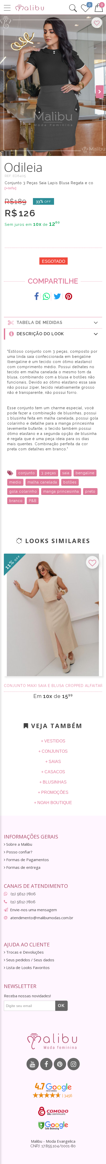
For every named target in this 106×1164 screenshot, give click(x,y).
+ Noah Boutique (53, 802)
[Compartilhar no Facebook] (36, 296)
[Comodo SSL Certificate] (53, 1111)
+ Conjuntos (53, 751)
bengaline (85, 473)
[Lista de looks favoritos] (85, 7)
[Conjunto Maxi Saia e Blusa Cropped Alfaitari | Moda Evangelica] (53, 615)
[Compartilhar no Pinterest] (68, 296)
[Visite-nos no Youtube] (32, 1064)
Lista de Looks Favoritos (27, 967)
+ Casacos (53, 772)
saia (65, 473)
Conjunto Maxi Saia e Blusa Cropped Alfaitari (53, 686)
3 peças (48, 473)
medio (15, 482)
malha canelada (42, 482)
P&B (33, 501)
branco (16, 501)
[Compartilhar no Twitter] (57, 296)
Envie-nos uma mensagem (33, 909)
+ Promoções (53, 792)
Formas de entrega (22, 867)
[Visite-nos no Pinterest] (60, 1064)
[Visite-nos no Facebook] (46, 1064)
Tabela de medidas (38, 322)
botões (70, 482)
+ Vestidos (53, 741)
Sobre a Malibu (18, 844)
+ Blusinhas (53, 782)
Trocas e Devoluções (24, 952)
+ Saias (53, 761)
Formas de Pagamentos (27, 859)
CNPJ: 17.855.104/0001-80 (53, 1146)
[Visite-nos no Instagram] (73, 1064)
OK (61, 1005)
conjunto (26, 473)
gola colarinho (23, 491)
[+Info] (10, 188)
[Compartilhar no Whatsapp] (46, 296)
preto (90, 491)
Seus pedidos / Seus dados (29, 959)
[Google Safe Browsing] (53, 1125)
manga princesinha (61, 491)
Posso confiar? (18, 852)
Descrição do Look (39, 333)
